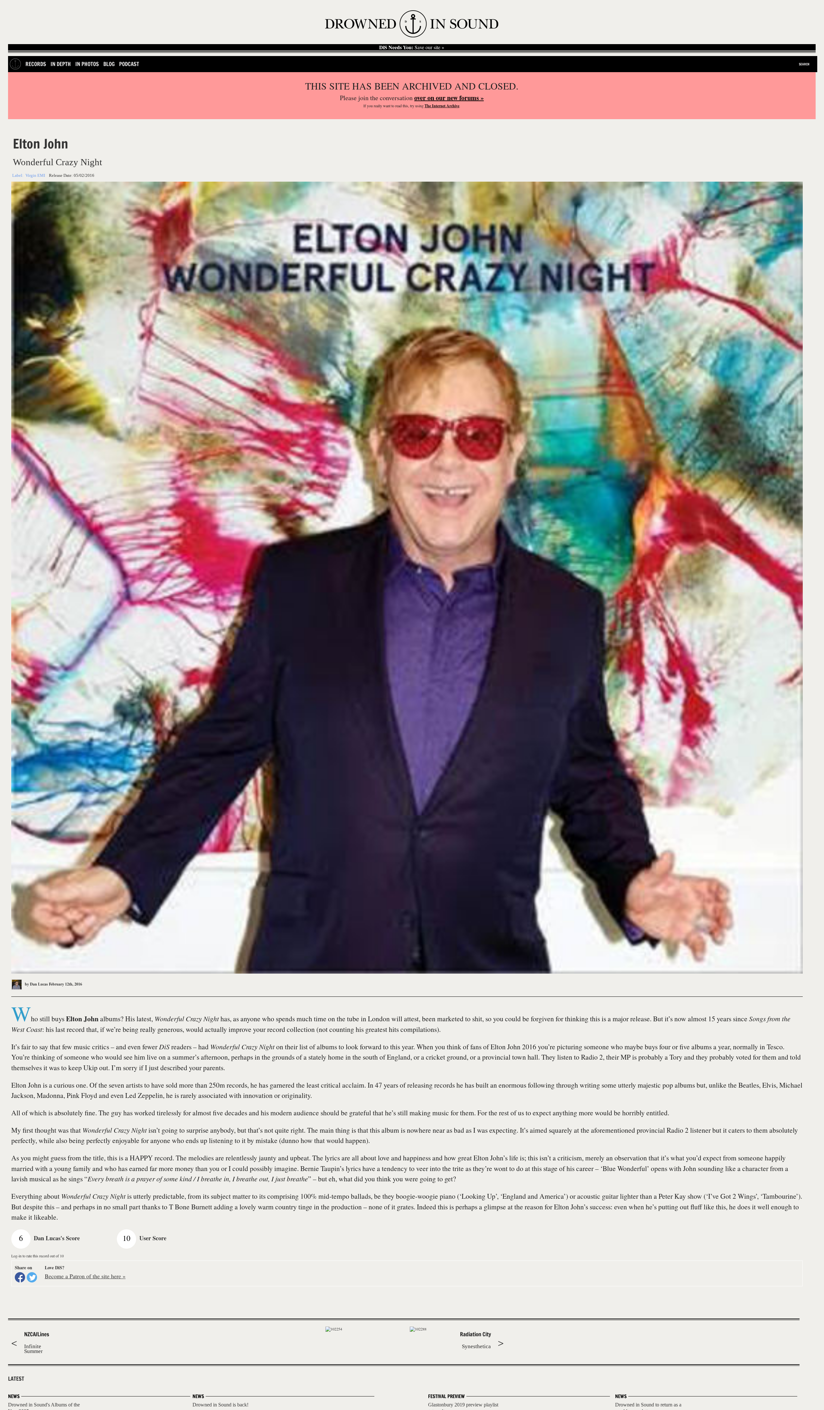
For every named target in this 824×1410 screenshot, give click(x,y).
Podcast (129, 64)
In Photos (87, 64)
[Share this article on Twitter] (32, 1277)
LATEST (16, 1379)
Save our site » (411, 47)
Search (804, 64)
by (36, 984)
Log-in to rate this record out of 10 (37, 1255)
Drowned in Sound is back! (220, 1404)
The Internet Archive (442, 106)
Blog (109, 64)
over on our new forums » (449, 97)
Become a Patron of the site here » (85, 1276)
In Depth (61, 64)
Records (35, 64)
